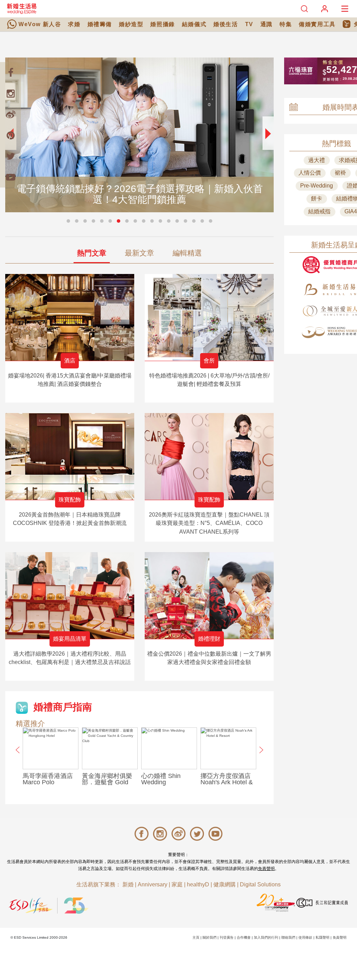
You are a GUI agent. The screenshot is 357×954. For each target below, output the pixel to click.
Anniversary (152, 884)
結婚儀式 (194, 24)
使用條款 (305, 937)
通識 (266, 24)
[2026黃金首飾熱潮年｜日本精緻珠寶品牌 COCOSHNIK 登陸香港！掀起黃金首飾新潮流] (69, 456)
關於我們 (210, 937)
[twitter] (10, 156)
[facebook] (10, 72)
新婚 (128, 884)
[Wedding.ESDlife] (21, 8)
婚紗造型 (131, 24)
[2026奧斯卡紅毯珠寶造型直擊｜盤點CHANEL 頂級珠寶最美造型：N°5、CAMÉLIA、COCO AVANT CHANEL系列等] (209, 456)
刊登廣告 (227, 937)
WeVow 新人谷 (39, 24)
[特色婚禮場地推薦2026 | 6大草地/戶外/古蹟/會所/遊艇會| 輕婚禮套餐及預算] (209, 317)
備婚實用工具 (317, 24)
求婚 (74, 24)
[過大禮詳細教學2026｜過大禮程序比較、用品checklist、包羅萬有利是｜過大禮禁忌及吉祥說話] (69, 595)
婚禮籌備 (100, 24)
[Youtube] (10, 177)
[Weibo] (10, 114)
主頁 (195, 937)
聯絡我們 (288, 937)
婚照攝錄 (162, 24)
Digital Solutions (260, 884)
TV (249, 24)
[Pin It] (10, 135)
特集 (286, 24)
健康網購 (224, 884)
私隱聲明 (322, 937)
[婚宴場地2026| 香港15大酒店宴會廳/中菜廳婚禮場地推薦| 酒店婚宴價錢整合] (69, 317)
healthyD (198, 884)
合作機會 (244, 937)
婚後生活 (225, 24)
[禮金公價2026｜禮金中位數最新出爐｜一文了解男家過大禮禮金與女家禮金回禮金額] (209, 595)
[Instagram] (10, 93)
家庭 (177, 884)
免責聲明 (266, 868)
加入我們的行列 (266, 937)
